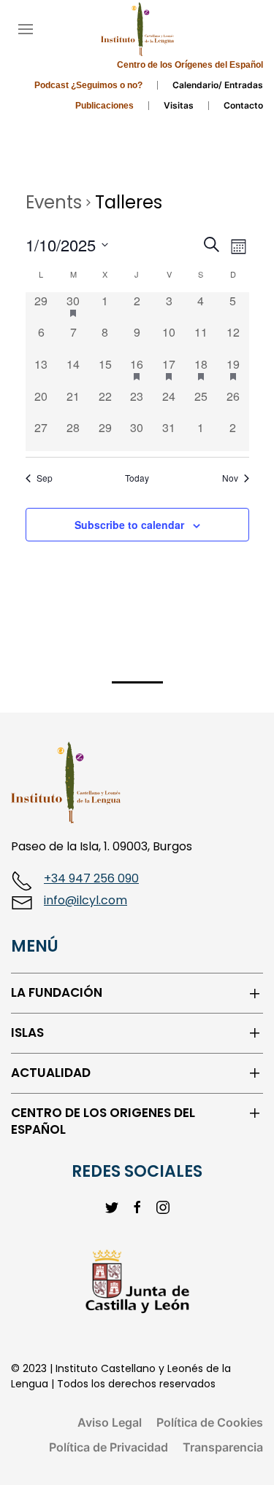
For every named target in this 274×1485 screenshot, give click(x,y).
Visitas (179, 105)
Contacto (243, 105)
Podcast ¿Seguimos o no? (88, 85)
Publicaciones (104, 106)
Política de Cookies (209, 1422)
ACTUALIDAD (51, 1073)
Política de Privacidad (108, 1447)
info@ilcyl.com (85, 900)
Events (54, 202)
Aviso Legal (109, 1422)
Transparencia (223, 1447)
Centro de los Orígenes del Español (190, 65)
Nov (230, 478)
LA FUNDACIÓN (56, 992)
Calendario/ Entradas (217, 84)
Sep (45, 478)
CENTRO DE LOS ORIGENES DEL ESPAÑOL (103, 1122)
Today (137, 478)
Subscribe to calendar (129, 524)
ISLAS (27, 1032)
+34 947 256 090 (91, 878)
